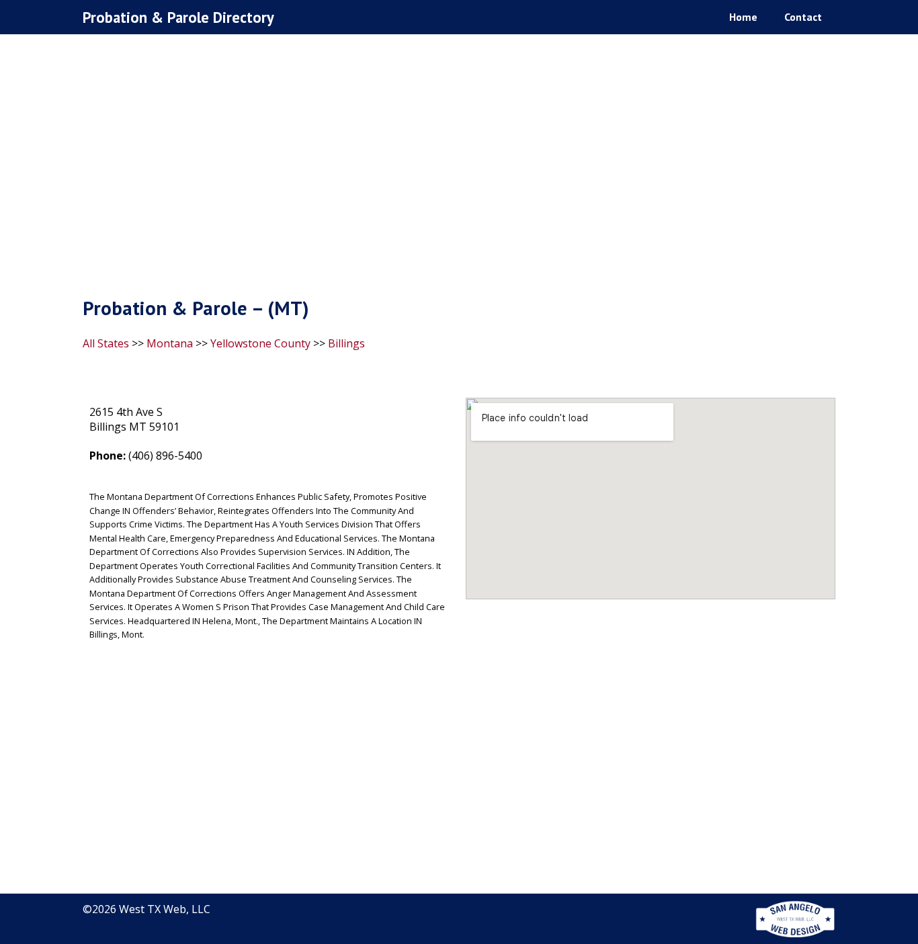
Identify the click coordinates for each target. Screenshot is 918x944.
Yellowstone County (260, 343)
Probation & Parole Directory (178, 17)
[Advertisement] (459, 169)
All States (106, 343)
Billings (346, 343)
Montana (170, 343)
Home (743, 17)
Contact (803, 17)
